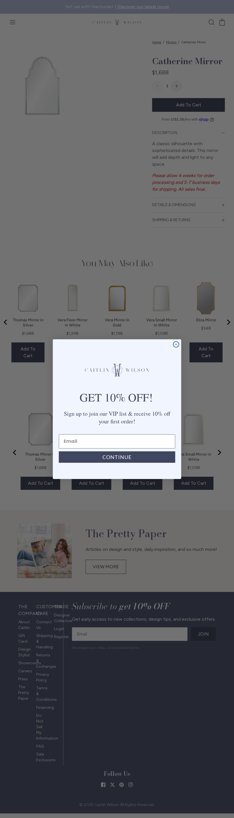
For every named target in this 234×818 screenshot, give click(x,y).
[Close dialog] (176, 344)
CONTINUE (117, 457)
